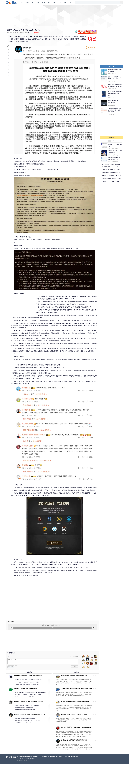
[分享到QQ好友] (8, 58)
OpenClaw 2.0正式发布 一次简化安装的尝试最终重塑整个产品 (29, 714)
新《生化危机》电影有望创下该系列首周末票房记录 (74, 740)
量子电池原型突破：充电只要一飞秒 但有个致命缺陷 (74, 714)
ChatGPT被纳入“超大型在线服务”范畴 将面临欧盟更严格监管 (76, 688)
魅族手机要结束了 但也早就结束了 (110, 167)
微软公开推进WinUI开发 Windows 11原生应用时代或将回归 (28, 694)
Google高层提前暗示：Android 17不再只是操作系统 (114, 178)
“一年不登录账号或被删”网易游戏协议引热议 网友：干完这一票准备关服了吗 (115, 110)
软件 (59, 2)
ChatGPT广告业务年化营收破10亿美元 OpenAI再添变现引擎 (76, 727)
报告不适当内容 (30, 758)
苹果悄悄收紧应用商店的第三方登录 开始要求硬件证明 (27, 684)
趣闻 (49, 2)
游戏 (38, 2)
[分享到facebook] (8, 68)
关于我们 (20, 758)
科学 (54, 2)
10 (101, 181)
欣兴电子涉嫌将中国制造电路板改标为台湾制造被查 (74, 675)
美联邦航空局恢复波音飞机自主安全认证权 (24, 707)
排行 (71, 2)
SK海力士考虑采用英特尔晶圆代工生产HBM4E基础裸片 (75, 701)
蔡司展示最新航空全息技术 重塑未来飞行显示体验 (26, 709)
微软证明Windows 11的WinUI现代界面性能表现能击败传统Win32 (29, 697)
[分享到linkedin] (8, 75)
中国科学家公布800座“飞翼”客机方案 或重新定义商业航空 (28, 701)
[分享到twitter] (8, 72)
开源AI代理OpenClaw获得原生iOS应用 (23, 722)
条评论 (37, 32)
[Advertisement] (64, 15)
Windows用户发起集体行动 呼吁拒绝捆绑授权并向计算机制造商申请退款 (31, 692)
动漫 (43, 2)
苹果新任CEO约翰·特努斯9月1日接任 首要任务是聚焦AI (28, 675)
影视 (27, 2)
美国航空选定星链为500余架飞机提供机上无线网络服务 (27, 705)
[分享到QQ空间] (8, 55)
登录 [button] (8, 656)
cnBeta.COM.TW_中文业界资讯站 (12, 2)
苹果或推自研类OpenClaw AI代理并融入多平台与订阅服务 (27, 720)
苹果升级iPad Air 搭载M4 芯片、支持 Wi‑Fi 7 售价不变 (114, 169)
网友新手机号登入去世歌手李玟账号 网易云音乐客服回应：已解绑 (115, 93)
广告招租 (24, 758)
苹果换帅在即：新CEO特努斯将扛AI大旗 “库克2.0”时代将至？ (28, 679)
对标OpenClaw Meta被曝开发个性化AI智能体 (25, 718)
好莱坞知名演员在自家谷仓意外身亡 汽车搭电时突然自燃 (115, 172)
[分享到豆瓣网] (8, 65)
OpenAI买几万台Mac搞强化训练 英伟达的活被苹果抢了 (27, 682)
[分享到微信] (8, 62)
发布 (75, 666)
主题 (65, 2)
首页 (22, 2)
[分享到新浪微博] (8, 52)
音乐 (33, 2)
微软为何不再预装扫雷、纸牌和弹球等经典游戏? (26, 688)
